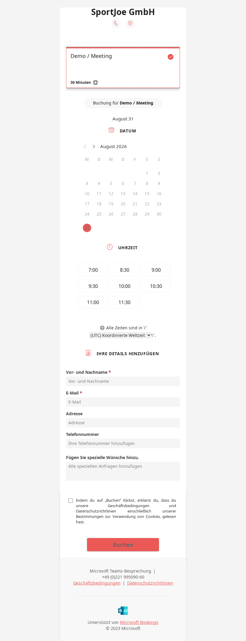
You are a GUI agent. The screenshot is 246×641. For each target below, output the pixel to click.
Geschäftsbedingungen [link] (97, 583)
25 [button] (99, 214)
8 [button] (147, 183)
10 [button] (87, 193)
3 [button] (87, 183)
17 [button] (87, 204)
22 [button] (147, 204)
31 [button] (87, 228)
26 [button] (111, 214)
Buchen (123, 544)
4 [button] (99, 183)
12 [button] (111, 193)
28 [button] (135, 214)
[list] (123, 69)
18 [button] (99, 204)
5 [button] (111, 183)
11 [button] (99, 193)
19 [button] (111, 204)
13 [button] (123, 193)
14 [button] (135, 193)
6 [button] (123, 183)
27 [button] (123, 214)
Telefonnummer (82, 434)
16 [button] (159, 193)
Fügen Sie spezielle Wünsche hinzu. (102, 457)
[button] (85, 146)
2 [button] (159, 173)
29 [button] (147, 214)
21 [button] (135, 204)
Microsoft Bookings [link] (139, 622)
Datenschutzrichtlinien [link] (150, 583)
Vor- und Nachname (86, 372)
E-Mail (72, 393)
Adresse (74, 413)
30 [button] (159, 214)
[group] (123, 287)
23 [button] (159, 204)
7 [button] (135, 183)
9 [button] (159, 183)
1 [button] (147, 173)
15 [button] (147, 193)
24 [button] (87, 214)
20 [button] (123, 204)
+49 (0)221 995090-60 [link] (123, 577)
